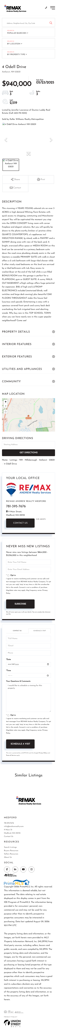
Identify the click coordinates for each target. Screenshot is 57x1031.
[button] (50, 22)
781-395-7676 (16, 506)
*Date (8, 659)
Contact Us (20, 523)
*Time (8, 671)
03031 (52, 460)
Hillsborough (31, 460)
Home (5, 460)
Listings (13, 460)
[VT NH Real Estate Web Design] (12, 1023)
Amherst (43, 460)
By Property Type (16, 55)
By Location (13, 44)
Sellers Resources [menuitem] (11, 854)
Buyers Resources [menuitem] (11, 851)
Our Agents (41, 519)
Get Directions (29, 453)
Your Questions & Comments (18, 681)
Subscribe (20, 604)
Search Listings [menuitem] (10, 847)
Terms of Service (11, 755)
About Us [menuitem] (8, 857)
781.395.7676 (9, 823)
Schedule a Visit (39, 631)
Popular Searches (16, 33)
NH (21, 460)
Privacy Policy (43, 753)
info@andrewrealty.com (14, 826)
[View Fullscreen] (6, 412)
